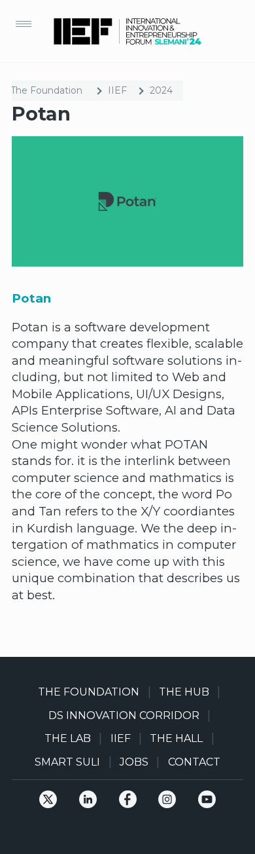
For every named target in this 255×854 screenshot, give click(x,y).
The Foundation (46, 90)
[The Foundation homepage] (127, 31)
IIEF (117, 90)
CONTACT (194, 762)
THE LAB (67, 738)
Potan (31, 298)
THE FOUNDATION (88, 692)
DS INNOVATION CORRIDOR (123, 715)
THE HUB (184, 692)
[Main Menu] (23, 23)
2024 (161, 90)
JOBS (134, 762)
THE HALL (176, 738)
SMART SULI (67, 762)
